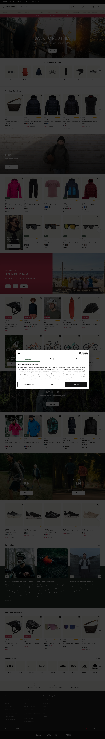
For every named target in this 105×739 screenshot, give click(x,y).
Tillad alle (76, 384)
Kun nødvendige (29, 384)
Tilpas (51, 384)
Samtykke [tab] (28, 359)
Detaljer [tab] (52, 359)
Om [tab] (77, 359)
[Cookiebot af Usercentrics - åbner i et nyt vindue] (80, 353)
